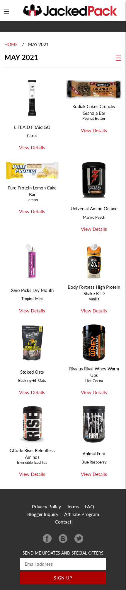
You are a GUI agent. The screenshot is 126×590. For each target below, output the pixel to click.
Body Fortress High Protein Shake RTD (94, 290)
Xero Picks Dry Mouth (32, 290)
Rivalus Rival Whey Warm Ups (94, 372)
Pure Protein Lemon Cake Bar (32, 191)
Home (11, 44)
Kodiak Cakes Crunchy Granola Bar (93, 109)
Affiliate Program (81, 514)
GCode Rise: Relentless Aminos (32, 453)
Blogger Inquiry (42, 514)
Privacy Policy (46, 506)
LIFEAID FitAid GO (32, 127)
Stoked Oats (32, 371)
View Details (32, 147)
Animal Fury (94, 453)
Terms (73, 506)
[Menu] (6, 10)
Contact (63, 521)
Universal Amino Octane (94, 208)
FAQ (89, 506)
